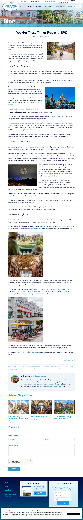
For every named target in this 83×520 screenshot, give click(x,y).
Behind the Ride (52, 384)
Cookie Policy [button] (56, 514)
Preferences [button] (28, 515)
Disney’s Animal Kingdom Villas (65, 226)
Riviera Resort (49, 368)
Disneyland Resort (57, 116)
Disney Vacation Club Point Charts (10, 495)
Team (57, 6)
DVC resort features (23, 54)
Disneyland (65, 366)
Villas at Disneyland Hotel (66, 368)
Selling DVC (56, 368)
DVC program (52, 348)
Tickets (65, 6)
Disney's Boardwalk (57, 366)
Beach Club (24, 366)
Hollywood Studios (29, 368)
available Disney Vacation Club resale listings (28, 352)
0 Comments (69, 360)
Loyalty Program (35, 1)
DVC (69, 366)
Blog (61, 6)
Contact (70, 6)
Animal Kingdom (17, 366)
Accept (73, 514)
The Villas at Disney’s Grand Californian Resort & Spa (26, 291)
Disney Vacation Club (19, 25)
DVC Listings (7, 490)
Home (5, 25)
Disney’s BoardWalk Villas (49, 289)
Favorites (25, 1)
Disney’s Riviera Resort (33, 228)
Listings (38, 6)
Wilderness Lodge (12, 369)
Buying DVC (30, 366)
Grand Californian (19, 368)
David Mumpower (46, 36)
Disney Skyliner (37, 366)
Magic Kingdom (38, 368)
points (35, 196)
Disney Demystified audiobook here (54, 386)
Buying (22, 6)
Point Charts (48, 6)
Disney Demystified (39, 384)
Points (44, 368)
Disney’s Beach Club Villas (65, 289)
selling (63, 352)
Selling (30, 6)
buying (56, 352)
